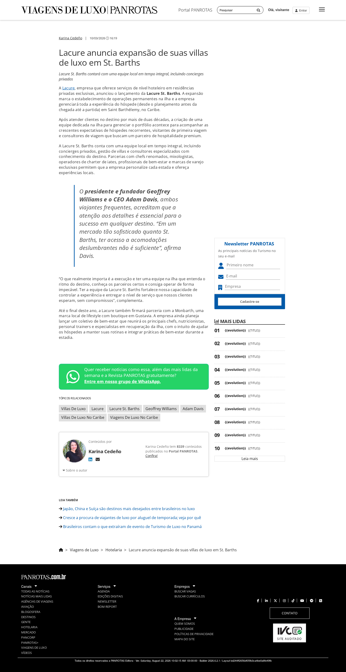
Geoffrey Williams (161, 408)
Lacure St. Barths (124, 408)
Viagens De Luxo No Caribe (134, 417)
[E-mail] (98, 459)
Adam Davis (193, 408)
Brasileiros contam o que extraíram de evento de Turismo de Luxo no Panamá (132, 526)
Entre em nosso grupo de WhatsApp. (122, 381)
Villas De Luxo (73, 408)
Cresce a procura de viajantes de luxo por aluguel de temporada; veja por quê (131, 517)
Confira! (151, 455)
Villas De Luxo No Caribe (82, 417)
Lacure (68, 88)
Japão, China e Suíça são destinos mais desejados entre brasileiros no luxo (128, 508)
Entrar (302, 10)
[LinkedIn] (90, 459)
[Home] (61, 549)
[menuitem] (195, 10)
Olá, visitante (278, 9)
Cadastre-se (249, 301)
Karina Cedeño (70, 38)
